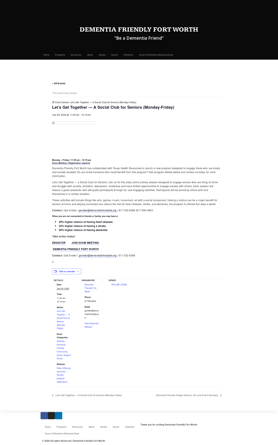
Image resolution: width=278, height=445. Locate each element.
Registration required (79, 163)
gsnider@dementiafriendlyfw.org (97, 210)
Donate (102, 55)
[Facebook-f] (44, 415)
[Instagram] (51, 415)
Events (114, 55)
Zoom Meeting (59, 163)
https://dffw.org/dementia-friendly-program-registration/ (64, 375)
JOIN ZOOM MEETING (85, 243)
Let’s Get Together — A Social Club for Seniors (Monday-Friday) (88, 395)
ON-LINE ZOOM (119, 284)
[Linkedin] (58, 415)
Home (46, 55)
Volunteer (128, 55)
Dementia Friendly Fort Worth (139, 30)
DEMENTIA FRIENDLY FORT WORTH (76, 249)
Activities (61, 341)
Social (59, 355)
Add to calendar (67, 271)
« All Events (58, 83)
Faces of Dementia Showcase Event (156, 55)
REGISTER (59, 243)
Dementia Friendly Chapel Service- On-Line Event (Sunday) (187, 395)
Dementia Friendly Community (62, 348)
